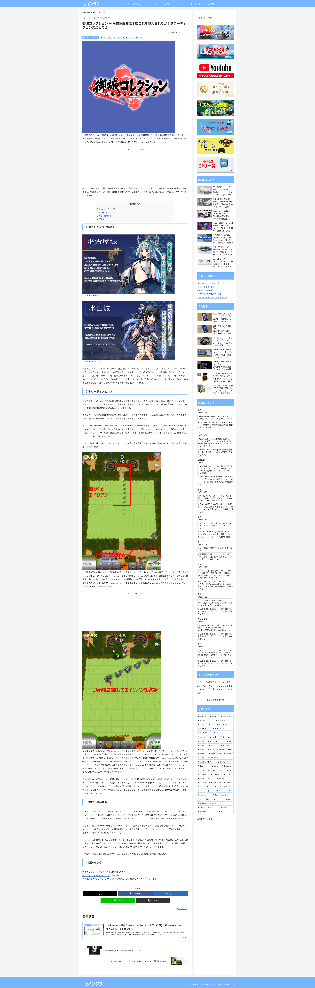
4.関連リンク (102, 219)
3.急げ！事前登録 (104, 215)
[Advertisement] (135, 168)
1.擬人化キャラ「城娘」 (107, 209)
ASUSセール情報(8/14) (207, 290)
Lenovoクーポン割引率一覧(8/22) (212, 297)
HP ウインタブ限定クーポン (209, 293)
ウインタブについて (215, 699)
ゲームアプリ (119, 37)
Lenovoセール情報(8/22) (208, 283)
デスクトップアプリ (91, 37)
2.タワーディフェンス (106, 212)
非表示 (137, 204)
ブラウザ (131, 37)
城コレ (140, 37)
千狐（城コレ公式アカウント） (96, 875)
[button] (153, 900)
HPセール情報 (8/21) (206, 286)
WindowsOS (107, 37)
